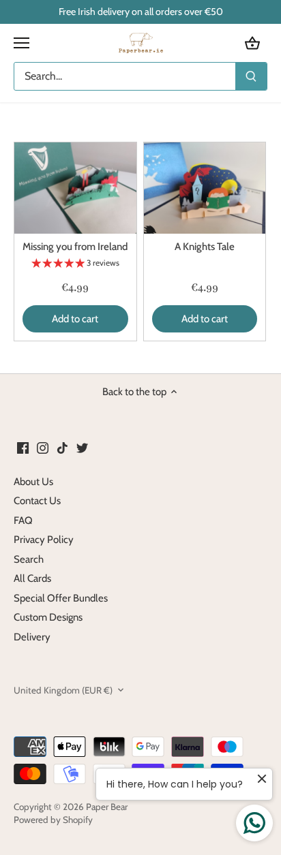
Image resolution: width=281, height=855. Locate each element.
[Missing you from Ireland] (75, 188)
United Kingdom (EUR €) (63, 690)
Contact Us (37, 501)
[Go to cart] (252, 43)
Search (29, 559)
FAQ (23, 520)
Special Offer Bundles (61, 598)
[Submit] (251, 76)
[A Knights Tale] (205, 188)
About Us (33, 482)
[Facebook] (23, 447)
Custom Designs (48, 617)
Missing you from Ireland (75, 246)
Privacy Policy (44, 539)
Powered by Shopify (53, 819)
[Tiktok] (62, 447)
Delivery (32, 637)
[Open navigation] (21, 42)
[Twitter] (82, 447)
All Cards (32, 578)
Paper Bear (107, 806)
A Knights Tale (205, 246)
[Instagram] (42, 447)
